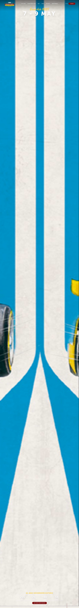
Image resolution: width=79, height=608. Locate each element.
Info (39, 3)
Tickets (72, 3)
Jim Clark (23, 3)
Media (43, 3)
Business (48, 3)
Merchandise (55, 3)
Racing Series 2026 (32, 3)
